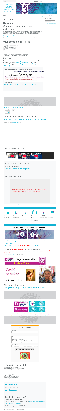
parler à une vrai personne (32, 251)
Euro (11, 391)
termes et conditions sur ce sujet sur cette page (37, 401)
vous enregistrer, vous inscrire (23, 61)
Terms (24, 362)
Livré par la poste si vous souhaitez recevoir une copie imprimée (28, 241)
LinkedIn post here (15, 122)
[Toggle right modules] (56, 13)
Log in (35, 1)
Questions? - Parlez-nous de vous (32, 360)
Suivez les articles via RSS (51, 23)
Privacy (27, 362)
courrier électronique (15, 404)
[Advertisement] (23, 88)
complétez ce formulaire (10, 254)
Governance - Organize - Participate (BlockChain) (8, 7)
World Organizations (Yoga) (9, 9)
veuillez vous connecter (21, 62)
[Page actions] (42, 16)
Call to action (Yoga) (7, 11)
